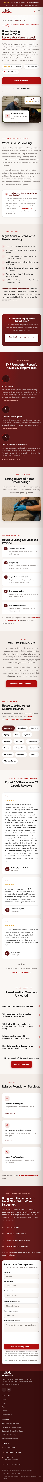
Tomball (34, 754)
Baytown (19, 741)
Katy (16, 735)
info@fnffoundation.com (13, 1452)
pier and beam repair (32, 182)
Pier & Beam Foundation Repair (12, 1427)
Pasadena (22, 728)
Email (8, 1291)
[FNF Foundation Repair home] (17, 11)
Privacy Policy (6, 1473)
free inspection (26, 208)
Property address (12, 1301)
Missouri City (19, 748)
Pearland (34, 728)
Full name (7, 1272)
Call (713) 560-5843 (23, 88)
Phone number (9, 1281)
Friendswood (32, 741)
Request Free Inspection (21, 1346)
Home (4, 20)
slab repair (36, 617)
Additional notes (12, 1320)
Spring (29, 716)
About (4, 1403)
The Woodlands (10, 761)
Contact (4, 1411)
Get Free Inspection (21, 81)
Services (10, 20)
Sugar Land (14, 719)
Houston (8, 728)
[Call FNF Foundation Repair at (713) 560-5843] (34, 11)
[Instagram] (9, 1390)
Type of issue (11, 1311)
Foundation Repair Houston (28, 1176)
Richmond (27, 719)
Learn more (10, 1113)
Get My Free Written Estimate (21, 684)
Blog (3, 1407)
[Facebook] (4, 1390)
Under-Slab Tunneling (9, 1435)
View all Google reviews (21, 972)
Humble (5, 719)
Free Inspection (7, 1414)
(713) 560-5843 (10, 1447)
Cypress (27, 735)
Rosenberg (21, 754)
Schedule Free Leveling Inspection (21, 338)
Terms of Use (16, 1473)
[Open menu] (39, 11)
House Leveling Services (10, 1439)
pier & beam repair (11, 620)
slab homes (17, 182)
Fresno (6, 748)
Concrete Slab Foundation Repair (13, 1431)
